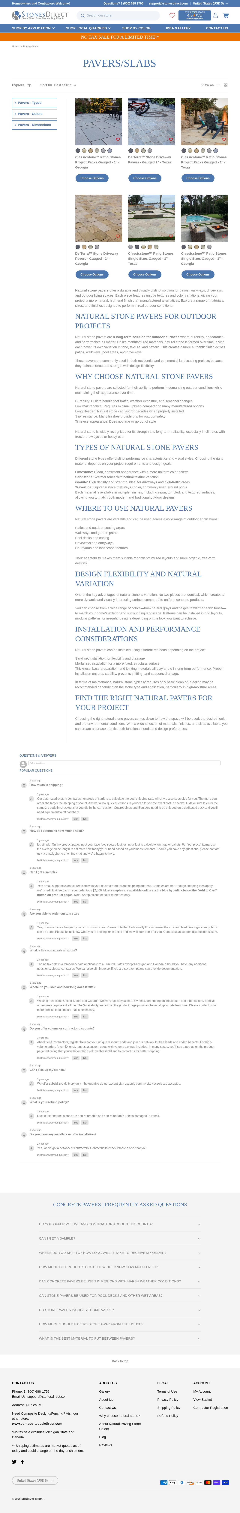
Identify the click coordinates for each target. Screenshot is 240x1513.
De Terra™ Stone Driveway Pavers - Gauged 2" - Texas (150, 159)
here (83, 1042)
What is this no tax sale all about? (53, 950)
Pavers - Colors (30, 114)
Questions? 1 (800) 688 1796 (123, 3)
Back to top (120, 1361)
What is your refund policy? (49, 1102)
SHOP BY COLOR (136, 28)
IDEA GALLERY (178, 28)
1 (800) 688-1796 (36, 1391)
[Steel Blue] (109, 150)
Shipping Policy (168, 1408)
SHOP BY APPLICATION (31, 28)
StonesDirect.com (31, 1498)
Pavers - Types (29, 103)
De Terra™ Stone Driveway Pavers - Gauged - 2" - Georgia (96, 259)
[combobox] (118, 15)
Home (15, 46)
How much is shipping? (46, 784)
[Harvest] (90, 150)
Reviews (105, 1445)
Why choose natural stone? (119, 1416)
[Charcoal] (78, 150)
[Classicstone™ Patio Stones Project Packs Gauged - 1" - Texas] (204, 121)
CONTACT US (217, 28)
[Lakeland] (97, 150)
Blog (102, 1437)
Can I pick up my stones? (48, 1069)
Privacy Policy (167, 1399)
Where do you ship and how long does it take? (62, 987)
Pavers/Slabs (31, 46)
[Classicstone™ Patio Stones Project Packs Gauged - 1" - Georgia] (98, 121)
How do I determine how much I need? (57, 830)
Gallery (104, 1391)
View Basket (202, 1399)
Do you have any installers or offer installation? (63, 1134)
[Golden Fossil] (84, 150)
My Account (202, 1391)
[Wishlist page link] (172, 15)
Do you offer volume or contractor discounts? (62, 1028)
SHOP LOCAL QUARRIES (86, 28)
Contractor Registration (210, 1408)
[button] (226, 15)
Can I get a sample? (44, 872)
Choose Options (92, 178)
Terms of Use (167, 1391)
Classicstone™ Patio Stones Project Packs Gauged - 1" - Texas (204, 162)
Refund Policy (167, 1416)
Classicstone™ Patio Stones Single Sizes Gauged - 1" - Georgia (204, 259)
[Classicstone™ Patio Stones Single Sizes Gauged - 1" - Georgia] (204, 218)
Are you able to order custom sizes (54, 913)
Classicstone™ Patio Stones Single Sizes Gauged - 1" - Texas (151, 259)
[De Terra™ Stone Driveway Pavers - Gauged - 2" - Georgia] (98, 218)
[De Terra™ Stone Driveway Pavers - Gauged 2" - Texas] (151, 121)
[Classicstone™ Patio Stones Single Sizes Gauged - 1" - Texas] (151, 218)
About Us (106, 1399)
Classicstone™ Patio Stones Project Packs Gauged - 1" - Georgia (98, 162)
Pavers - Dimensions (34, 125)
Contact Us (107, 1408)
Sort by (46, 85)
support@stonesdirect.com (168, 3)
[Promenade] (103, 150)
